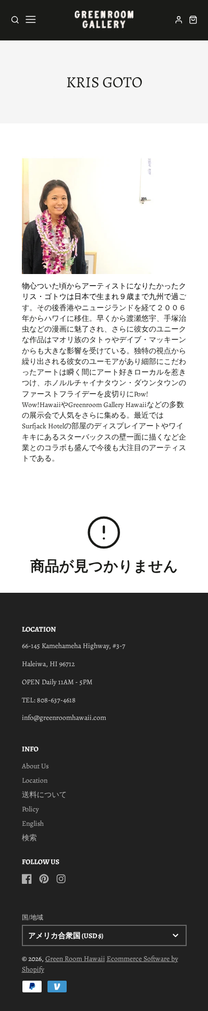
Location (34, 780)
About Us (35, 766)
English (33, 823)
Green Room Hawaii (75, 959)
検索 (29, 838)
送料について (44, 795)
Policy (30, 809)
